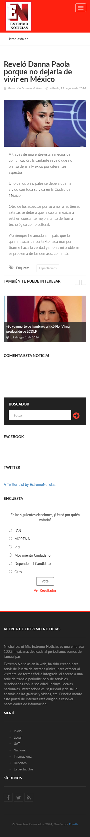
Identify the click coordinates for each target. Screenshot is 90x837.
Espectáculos (47, 268)
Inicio (18, 730)
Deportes (20, 762)
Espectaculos (24, 769)
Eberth (73, 824)
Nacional (20, 750)
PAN (17, 531)
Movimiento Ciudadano (32, 555)
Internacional (23, 756)
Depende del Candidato (32, 564)
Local (18, 737)
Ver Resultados (45, 590)
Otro (18, 572)
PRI (17, 547)
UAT (17, 743)
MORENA (22, 539)
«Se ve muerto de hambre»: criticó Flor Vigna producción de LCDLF (38, 329)
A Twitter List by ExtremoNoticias (30, 484)
